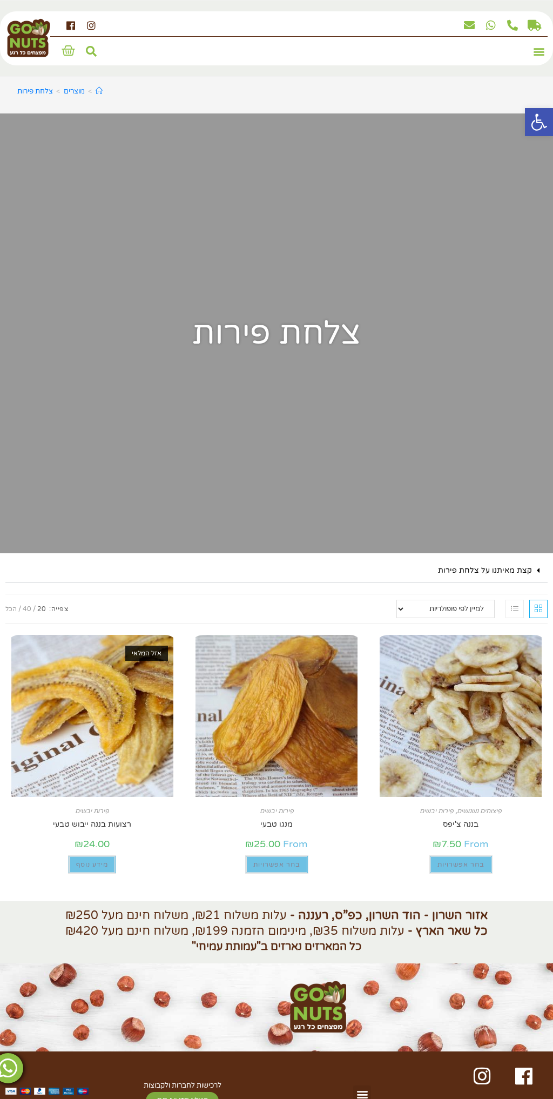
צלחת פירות (35, 91)
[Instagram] (91, 25)
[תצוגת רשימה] (514, 609)
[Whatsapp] (490, 25)
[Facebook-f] (71, 25)
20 (41, 609)
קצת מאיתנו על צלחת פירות (485, 570)
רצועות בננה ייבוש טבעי (92, 824)
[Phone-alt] (512, 25)
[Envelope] (469, 25)
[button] (539, 52)
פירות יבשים (437, 811)
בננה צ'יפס (460, 824)
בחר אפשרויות (460, 864)
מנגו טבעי (276, 824)
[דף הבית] (99, 91)
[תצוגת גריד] (538, 609)
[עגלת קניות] (68, 50)
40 (27, 609)
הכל (11, 609)
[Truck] (534, 25)
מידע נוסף (92, 864)
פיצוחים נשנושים (479, 811)
